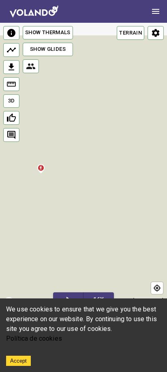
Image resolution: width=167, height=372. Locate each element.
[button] (41, 170)
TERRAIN (130, 33)
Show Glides (48, 49)
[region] (83, 167)
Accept (18, 361)
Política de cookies (34, 338)
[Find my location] (157, 288)
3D (11, 101)
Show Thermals (48, 32)
